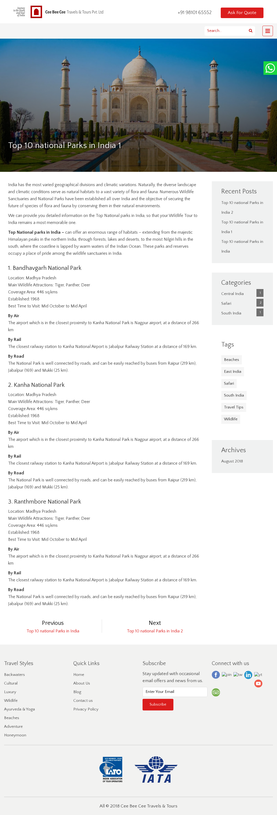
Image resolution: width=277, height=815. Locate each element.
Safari (226, 303)
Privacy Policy (85, 709)
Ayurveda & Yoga (19, 709)
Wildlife (231, 419)
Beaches (231, 359)
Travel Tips (233, 407)
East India (232, 371)
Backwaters (14, 674)
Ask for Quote (242, 12)
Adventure (13, 726)
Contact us (83, 700)
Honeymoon (15, 735)
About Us (81, 683)
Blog (77, 692)
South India (231, 313)
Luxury (10, 692)
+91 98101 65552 (195, 12)
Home (78, 674)
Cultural (11, 683)
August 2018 (232, 461)
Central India (232, 293)
